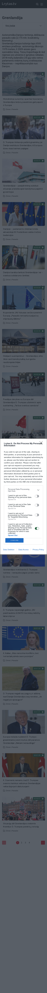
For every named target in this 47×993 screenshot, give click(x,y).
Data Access (23, 550)
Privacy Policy (38, 550)
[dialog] (23, 497)
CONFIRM (14, 540)
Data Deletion (8, 550)
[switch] (37, 496)
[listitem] (23, 490)
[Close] (41, 443)
